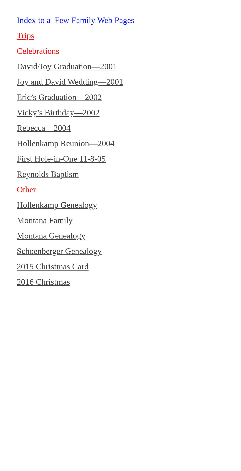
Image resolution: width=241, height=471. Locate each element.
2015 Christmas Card (53, 266)
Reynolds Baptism (48, 174)
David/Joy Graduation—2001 (67, 66)
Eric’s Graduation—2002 (59, 97)
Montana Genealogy (51, 235)
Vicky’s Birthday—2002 (58, 112)
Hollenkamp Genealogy (57, 204)
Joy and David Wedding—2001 (70, 81)
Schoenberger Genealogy (59, 251)
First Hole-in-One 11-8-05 (61, 158)
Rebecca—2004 (44, 128)
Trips (25, 35)
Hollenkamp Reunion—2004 (66, 143)
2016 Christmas (43, 281)
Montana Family (45, 220)
